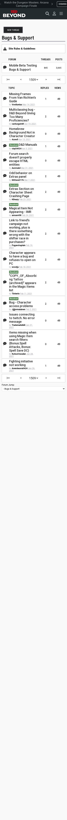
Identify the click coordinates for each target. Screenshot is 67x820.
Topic (11, 88)
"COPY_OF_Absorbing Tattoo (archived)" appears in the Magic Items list (22, 283)
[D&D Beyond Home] (14, 13)
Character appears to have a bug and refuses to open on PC (22, 258)
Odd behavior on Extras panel (20, 174)
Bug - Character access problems (21, 304)
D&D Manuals (28, 144)
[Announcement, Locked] (5, 48)
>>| (58, 79)
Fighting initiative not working (21, 363)
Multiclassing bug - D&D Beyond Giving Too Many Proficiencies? (22, 115)
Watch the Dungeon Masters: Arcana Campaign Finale (26, 4)
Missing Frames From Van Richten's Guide (22, 97)
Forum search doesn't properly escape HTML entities (20, 159)
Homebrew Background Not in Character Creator (22, 132)
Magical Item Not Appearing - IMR (21, 210)
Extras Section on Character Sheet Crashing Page (21, 192)
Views (57, 88)
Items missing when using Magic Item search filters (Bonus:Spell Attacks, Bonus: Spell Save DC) (22, 341)
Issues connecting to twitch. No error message (22, 318)
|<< (8, 79)
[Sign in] (54, 13)
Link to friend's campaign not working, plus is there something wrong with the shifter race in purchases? (20, 231)
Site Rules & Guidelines (22, 48)
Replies (45, 88)
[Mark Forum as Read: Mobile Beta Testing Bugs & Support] (5, 67)
